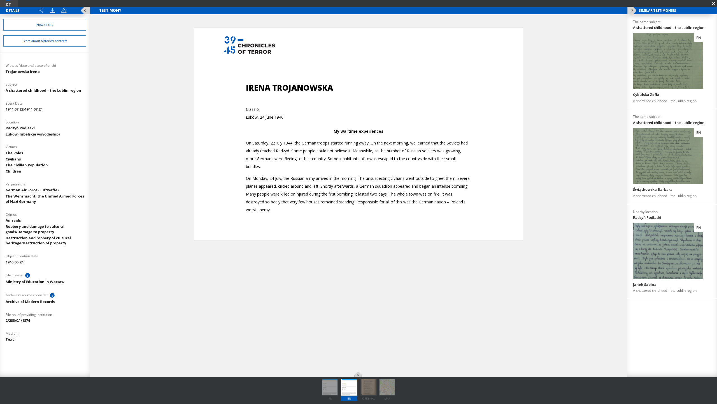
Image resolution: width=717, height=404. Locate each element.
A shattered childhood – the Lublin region (43, 90)
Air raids (13, 220)
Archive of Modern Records (30, 301)
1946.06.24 (15, 262)
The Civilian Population (27, 164)
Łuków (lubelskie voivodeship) (33, 134)
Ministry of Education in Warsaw (35, 281)
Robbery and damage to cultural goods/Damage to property (35, 229)
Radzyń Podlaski (20, 127)
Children (13, 171)
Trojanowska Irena (23, 71)
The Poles (14, 152)
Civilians (13, 159)
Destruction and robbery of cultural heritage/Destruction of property (38, 240)
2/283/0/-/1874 (18, 320)
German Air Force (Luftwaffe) (32, 189)
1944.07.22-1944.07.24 (24, 109)
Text (10, 339)
